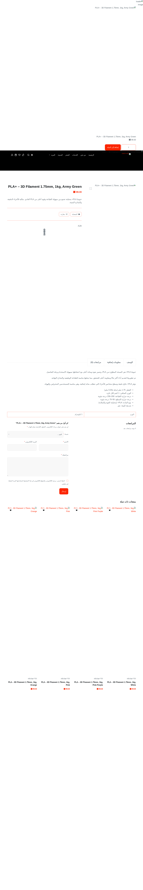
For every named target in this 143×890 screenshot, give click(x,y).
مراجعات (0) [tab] (96, 362)
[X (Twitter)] (44, 231)
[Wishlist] (19, 155)
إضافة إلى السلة (113, 147)
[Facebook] (44, 229)
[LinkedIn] (44, 234)
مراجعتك (64, 455)
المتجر (67, 155)
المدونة (60, 155)
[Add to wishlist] (109, 510)
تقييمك (66, 434)
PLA (135, 678)
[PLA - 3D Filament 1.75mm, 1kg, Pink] (55, 591)
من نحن (83, 155)
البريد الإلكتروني (30, 442)
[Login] (12, 155)
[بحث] (28, 155)
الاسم (65, 442)
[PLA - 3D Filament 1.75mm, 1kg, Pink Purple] (88, 591)
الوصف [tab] (130, 362)
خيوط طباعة (130, 678)
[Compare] (23, 155)
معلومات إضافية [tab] (114, 362)
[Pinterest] (44, 233)
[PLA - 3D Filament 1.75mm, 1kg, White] (121, 591)
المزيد (53, 155)
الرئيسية (91, 155)
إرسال (64, 491)
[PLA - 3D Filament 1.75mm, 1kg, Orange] (22, 591)
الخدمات (75, 155)
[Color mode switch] (32, 155)
